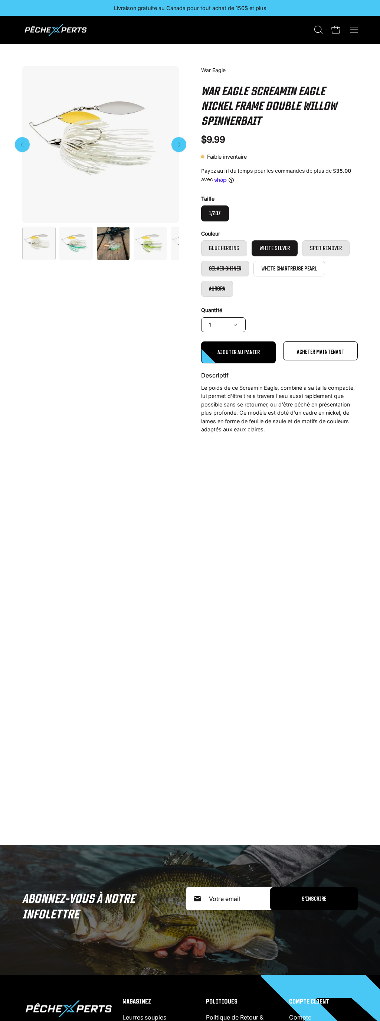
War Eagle (213, 70)
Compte (300, 1017)
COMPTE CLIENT (309, 1001)
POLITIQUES (222, 1001)
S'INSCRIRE (314, 898)
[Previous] (22, 144)
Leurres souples (144, 1017)
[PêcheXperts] (55, 30)
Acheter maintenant (320, 351)
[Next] (178, 144)
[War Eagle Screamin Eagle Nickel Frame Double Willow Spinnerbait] (39, 243)
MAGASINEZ (136, 1001)
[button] (317, 30)
